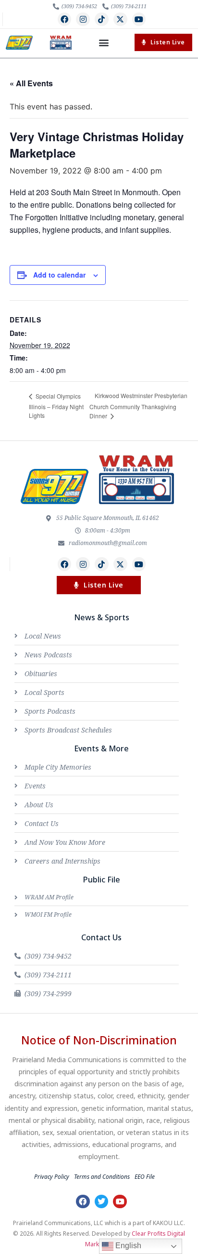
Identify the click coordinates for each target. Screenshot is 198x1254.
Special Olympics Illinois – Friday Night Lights (56, 405)
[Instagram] (83, 20)
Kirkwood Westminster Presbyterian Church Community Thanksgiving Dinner (138, 405)
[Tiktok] (102, 20)
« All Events (31, 83)
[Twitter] (102, 1202)
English (127, 1245)
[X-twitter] (120, 20)
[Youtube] (139, 20)
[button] (103, 43)
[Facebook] (65, 20)
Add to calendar (59, 275)
